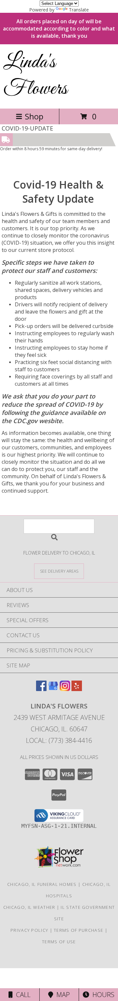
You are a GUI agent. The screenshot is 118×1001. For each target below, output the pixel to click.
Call (21, 994)
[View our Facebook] (41, 689)
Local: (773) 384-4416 (59, 740)
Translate (79, 10)
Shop (34, 116)
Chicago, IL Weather (29, 907)
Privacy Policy (29, 930)
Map (61, 994)
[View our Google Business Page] (53, 689)
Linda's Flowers (35, 75)
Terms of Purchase (78, 930)
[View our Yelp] (76, 689)
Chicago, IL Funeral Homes (42, 884)
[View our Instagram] (65, 689)
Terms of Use (59, 942)
